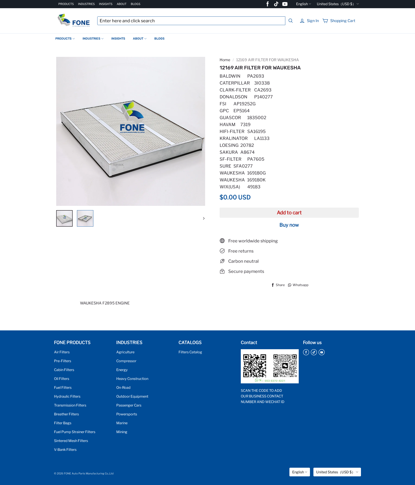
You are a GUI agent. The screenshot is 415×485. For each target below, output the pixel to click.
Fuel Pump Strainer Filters (74, 432)
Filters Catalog (190, 352)
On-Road (123, 387)
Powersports (126, 414)
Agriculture (125, 352)
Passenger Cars (128, 405)
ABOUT (121, 4)
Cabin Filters (64, 370)
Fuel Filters (63, 387)
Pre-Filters (62, 361)
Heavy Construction (132, 378)
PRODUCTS (66, 4)
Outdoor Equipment (132, 396)
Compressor (126, 361)
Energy (122, 370)
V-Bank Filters (65, 449)
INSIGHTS (105, 4)
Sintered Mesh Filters (71, 441)
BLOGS (135, 4)
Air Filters (62, 352)
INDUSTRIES (86, 4)
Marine (122, 423)
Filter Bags (62, 423)
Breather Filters (66, 414)
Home (225, 60)
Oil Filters (61, 378)
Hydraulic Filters (67, 396)
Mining (121, 432)
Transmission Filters (70, 405)
